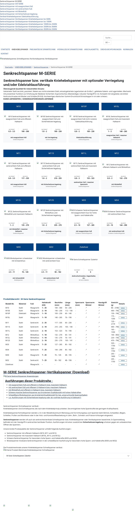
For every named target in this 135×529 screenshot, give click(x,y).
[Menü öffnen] (67, 30)
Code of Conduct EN (124, 483)
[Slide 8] (77, 57)
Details (123, 308)
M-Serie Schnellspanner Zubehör (18, 456)
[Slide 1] (54, 57)
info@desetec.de (55, 32)
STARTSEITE (5, 49)
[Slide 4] (65, 57)
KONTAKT (4, 53)
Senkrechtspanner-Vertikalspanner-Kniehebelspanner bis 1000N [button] (25, 21)
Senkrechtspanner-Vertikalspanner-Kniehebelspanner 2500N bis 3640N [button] (28, 26)
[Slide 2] (58, 57)
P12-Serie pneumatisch (62, 485)
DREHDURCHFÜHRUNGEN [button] (111, 49)
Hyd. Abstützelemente (62, 487)
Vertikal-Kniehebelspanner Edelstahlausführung (19, 16)
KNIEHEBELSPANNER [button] (20, 49)
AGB (118, 488)
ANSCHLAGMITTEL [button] (91, 49)
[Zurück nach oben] (132, 526)
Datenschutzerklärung (125, 485)
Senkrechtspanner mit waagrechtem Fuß (16, 6)
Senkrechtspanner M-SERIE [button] (11, 1)
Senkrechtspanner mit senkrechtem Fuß (16, 9)
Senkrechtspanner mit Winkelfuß (13, 11)
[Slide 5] (69, 57)
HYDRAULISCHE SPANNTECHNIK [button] (70, 49)
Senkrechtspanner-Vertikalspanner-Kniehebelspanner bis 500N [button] (25, 19)
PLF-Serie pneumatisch (62, 482)
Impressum (121, 478)
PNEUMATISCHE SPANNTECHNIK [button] (42, 49)
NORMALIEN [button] (128, 49)
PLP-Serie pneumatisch (62, 480)
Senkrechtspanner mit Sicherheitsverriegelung (18, 14)
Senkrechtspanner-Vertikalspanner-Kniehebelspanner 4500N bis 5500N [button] (28, 29)
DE (106, 42)
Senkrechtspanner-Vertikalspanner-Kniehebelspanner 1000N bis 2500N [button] (28, 24)
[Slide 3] (61, 57)
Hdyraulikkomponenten (62, 495)
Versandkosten (121, 494)
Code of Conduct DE (124, 480)
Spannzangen (100, 499)
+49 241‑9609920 (42, 32)
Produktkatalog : (81, 503)
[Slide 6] (73, 57)
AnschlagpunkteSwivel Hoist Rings (79, 512)
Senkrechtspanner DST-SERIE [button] (11, 4)
